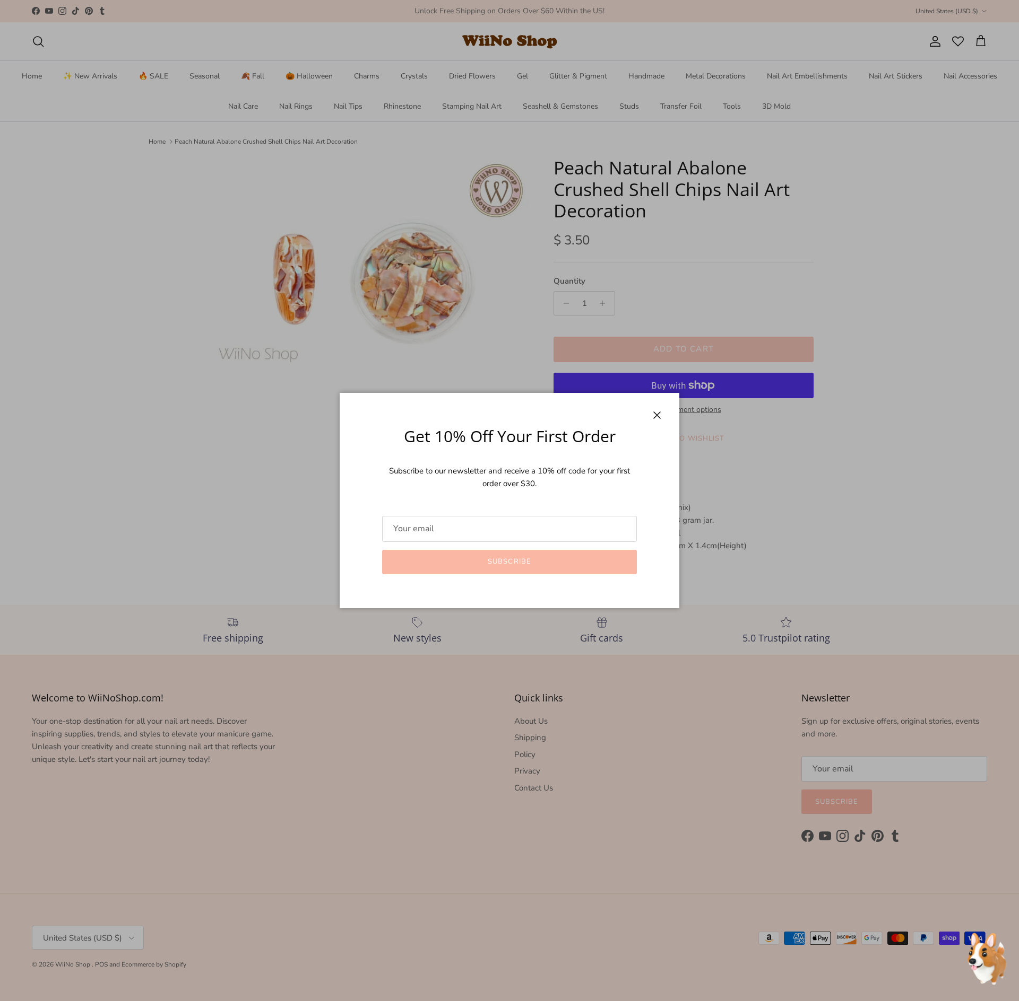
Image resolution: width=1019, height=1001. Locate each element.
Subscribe (509, 561)
